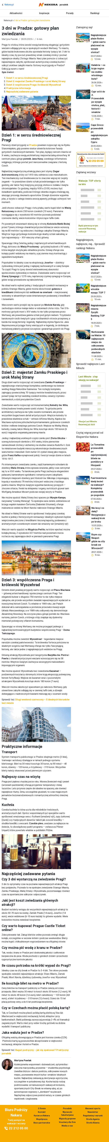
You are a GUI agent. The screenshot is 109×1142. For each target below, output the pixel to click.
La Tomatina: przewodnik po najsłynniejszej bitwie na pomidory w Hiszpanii (99, 455)
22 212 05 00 (18, 1128)
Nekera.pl (9, 4)
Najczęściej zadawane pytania (22, 91)
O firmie (42, 1108)
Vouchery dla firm (67, 1122)
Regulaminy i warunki (93, 1115)
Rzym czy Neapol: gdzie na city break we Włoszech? (98, 541)
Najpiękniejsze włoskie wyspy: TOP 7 (98, 289)
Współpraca (41, 1119)
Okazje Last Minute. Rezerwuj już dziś (87, 423)
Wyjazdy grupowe (67, 1118)
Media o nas (67, 1126)
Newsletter (93, 1112)
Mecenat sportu (92, 1108)
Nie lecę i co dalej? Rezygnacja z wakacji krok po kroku (98, 515)
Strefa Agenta (92, 1119)
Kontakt (42, 1112)
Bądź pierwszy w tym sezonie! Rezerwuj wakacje (88, 229)
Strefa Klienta (92, 1123)
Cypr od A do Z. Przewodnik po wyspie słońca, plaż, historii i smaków (98, 102)
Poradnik (67, 1108)
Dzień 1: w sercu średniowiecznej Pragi (27, 78)
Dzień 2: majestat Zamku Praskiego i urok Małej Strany (35, 81)
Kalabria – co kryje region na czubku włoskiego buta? (98, 72)
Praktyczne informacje (18, 88)
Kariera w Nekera (42, 1115)
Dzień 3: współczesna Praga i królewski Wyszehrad (33, 84)
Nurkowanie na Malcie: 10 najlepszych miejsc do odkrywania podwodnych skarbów (98, 342)
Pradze (33, 145)
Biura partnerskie (41, 1123)
